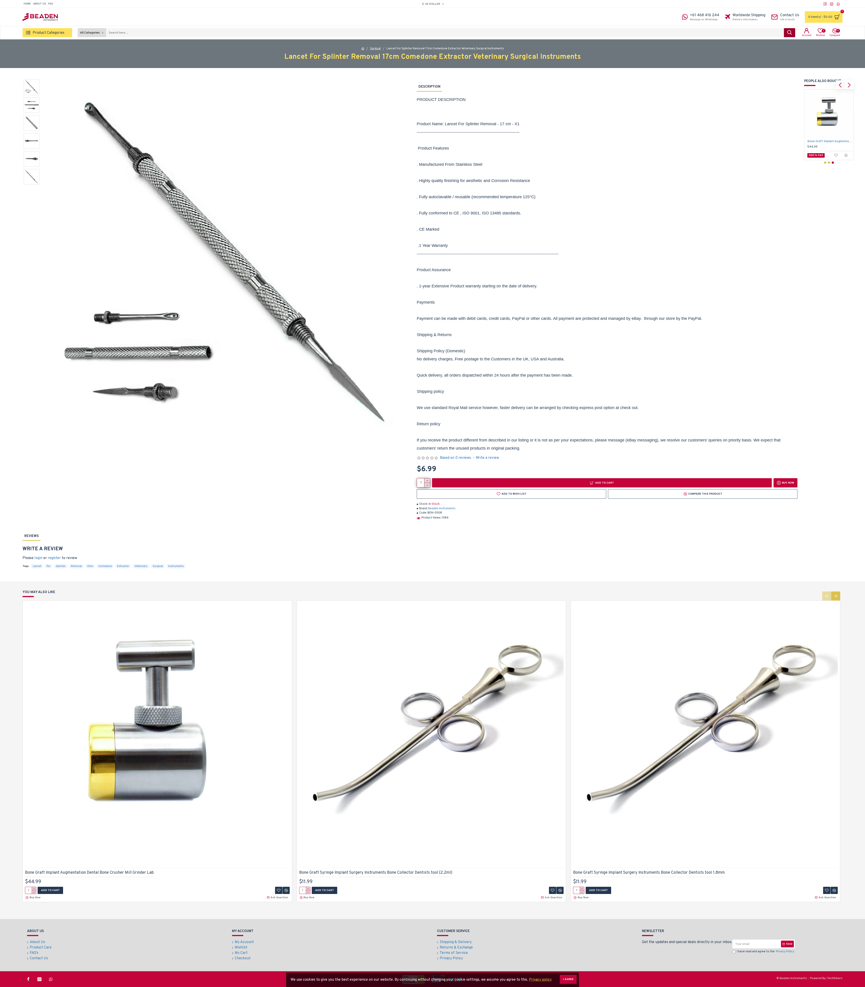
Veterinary (140, 566)
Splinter (61, 566)
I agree (568, 979)
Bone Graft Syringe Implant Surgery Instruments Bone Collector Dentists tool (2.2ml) (375, 872)
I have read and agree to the (765, 951)
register (54, 558)
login (38, 558)
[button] (840, 84)
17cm (90, 566)
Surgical (375, 48)
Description (429, 87)
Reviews (31, 536)
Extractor (123, 566)
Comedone (105, 566)
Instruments (176, 566)
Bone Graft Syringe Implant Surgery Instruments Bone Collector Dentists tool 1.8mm (829, 141)
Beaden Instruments (441, 508)
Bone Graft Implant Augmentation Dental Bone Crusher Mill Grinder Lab (89, 872)
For (48, 566)
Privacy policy (540, 980)
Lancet (37, 566)
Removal (76, 566)
